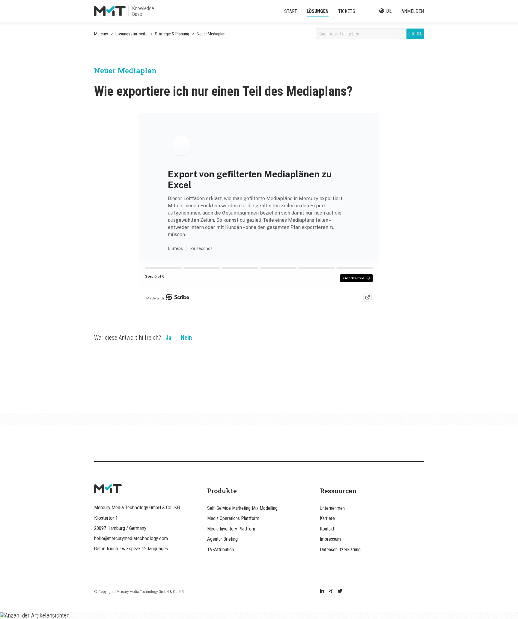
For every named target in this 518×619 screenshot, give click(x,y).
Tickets (346, 11)
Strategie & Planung (171, 34)
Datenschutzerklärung (340, 549)
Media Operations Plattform (233, 518)
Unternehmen (332, 508)
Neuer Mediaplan (210, 34)
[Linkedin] (322, 591)
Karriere (327, 518)
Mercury (101, 34)
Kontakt (327, 529)
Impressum (330, 539)
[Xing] (331, 591)
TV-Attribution (220, 549)
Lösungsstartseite (131, 34)
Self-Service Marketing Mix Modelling (242, 508)
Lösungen (318, 11)
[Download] (248, 236)
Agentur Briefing (222, 539)
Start (290, 11)
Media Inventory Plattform (232, 529)
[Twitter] (340, 591)
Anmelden (412, 11)
